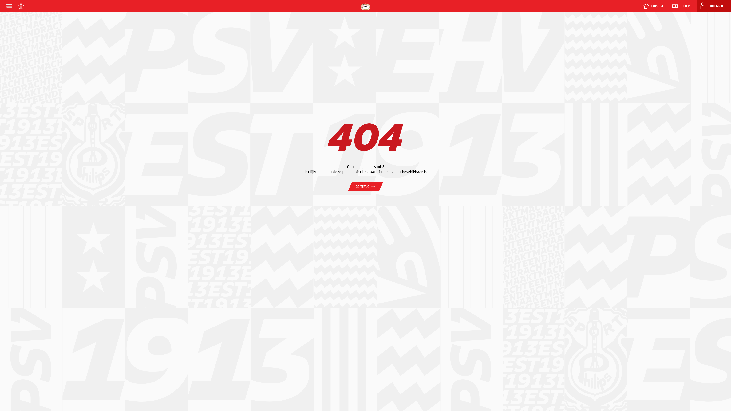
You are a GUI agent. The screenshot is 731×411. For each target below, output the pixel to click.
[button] (9, 6)
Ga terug (362, 186)
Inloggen (716, 6)
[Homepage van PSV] (365, 6)
